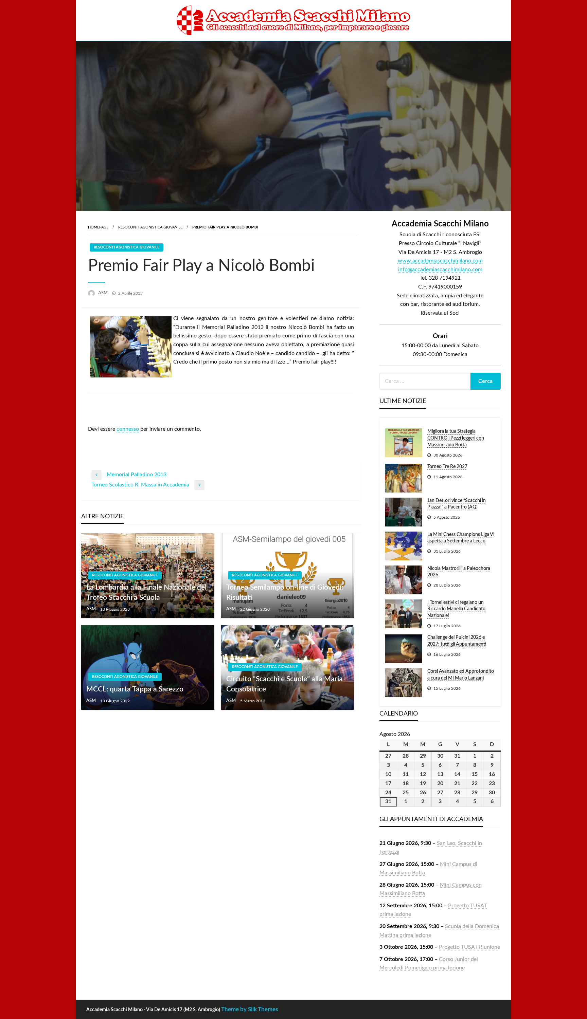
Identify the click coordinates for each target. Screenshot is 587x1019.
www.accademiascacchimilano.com (440, 260)
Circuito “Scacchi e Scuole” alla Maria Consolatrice (284, 683)
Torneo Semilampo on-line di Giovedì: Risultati (284, 592)
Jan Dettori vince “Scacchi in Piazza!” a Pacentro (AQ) (456, 504)
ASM (103, 293)
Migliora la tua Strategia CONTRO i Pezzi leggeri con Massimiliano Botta (455, 438)
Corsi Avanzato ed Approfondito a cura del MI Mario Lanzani (460, 675)
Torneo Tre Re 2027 (447, 466)
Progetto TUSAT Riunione (469, 947)
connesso (128, 429)
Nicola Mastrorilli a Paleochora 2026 (458, 572)
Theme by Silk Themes (249, 1009)
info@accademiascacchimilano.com (440, 269)
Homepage (98, 227)
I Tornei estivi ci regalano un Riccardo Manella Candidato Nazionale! (456, 609)
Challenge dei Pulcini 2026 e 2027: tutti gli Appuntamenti (456, 641)
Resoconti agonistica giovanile (150, 227)
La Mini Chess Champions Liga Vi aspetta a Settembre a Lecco (460, 538)
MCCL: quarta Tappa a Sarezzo (134, 689)
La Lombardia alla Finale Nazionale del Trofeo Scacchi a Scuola (146, 592)
